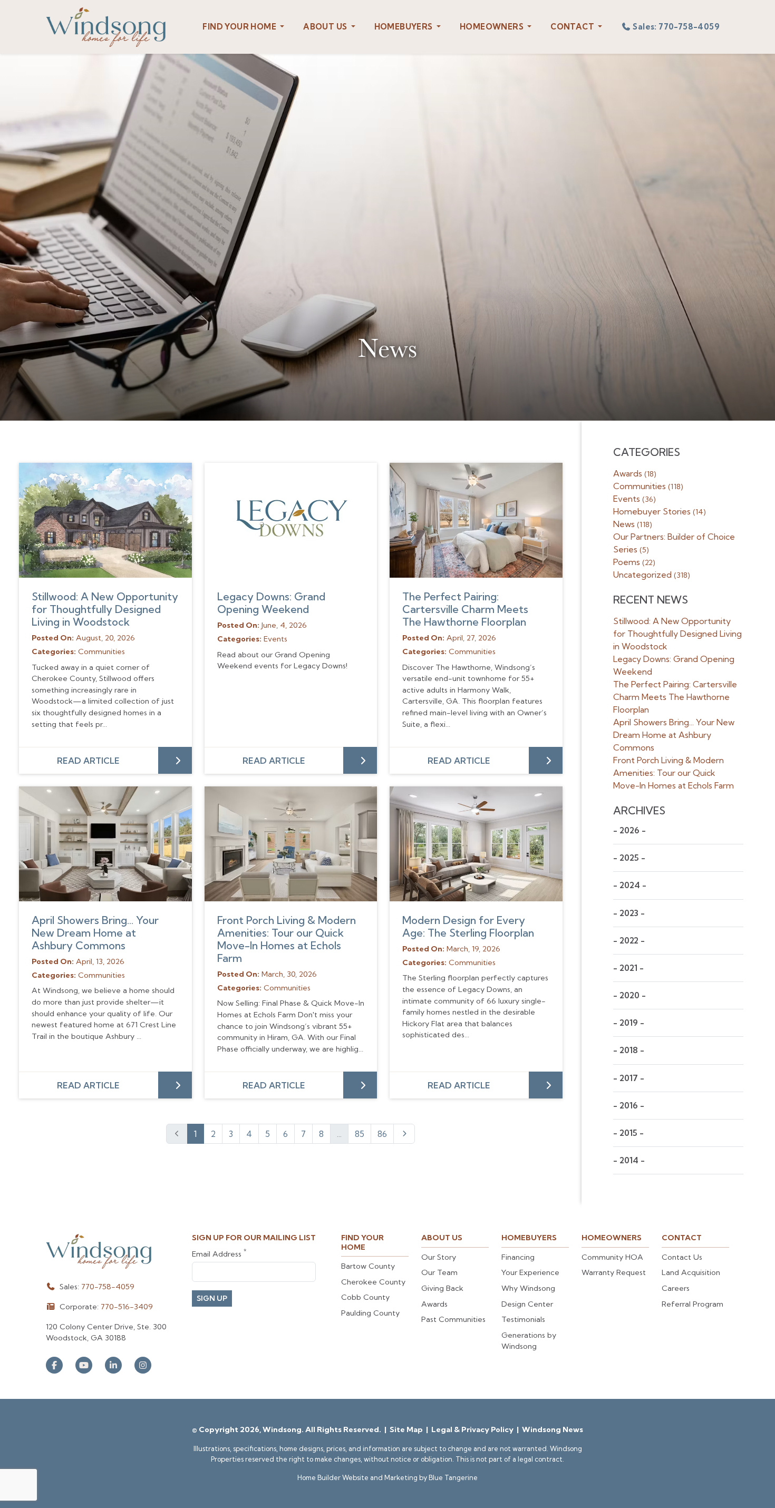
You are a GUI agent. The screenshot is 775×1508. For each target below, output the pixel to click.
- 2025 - (629, 858)
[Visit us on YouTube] (83, 1365)
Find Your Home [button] (240, 27)
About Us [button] (326, 27)
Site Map (407, 1429)
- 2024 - (629, 885)
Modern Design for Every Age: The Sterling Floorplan (468, 926)
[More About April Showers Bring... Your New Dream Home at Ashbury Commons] (105, 843)
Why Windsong (528, 1288)
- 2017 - (628, 1078)
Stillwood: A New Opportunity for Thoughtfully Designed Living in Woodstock (105, 609)
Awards (634, 473)
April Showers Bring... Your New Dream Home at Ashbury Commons (95, 932)
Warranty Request (614, 1272)
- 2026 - (629, 830)
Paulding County (370, 1313)
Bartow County (368, 1266)
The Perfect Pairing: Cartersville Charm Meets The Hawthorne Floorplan (465, 609)
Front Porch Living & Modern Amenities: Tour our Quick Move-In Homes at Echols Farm (286, 939)
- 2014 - (629, 1160)
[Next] (404, 1134)
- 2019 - (628, 1023)
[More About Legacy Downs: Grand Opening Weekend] (291, 520)
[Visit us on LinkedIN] (113, 1365)
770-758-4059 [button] (676, 27)
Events (634, 498)
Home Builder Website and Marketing (357, 1477)
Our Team (439, 1272)
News (632, 524)
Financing (518, 1257)
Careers (676, 1288)
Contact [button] (573, 27)
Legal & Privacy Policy (473, 1429)
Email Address (219, 1254)
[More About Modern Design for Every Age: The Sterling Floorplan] (476, 843)
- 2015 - (628, 1133)
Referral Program (692, 1304)
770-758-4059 (107, 1286)
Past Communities (453, 1319)
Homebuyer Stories (659, 511)
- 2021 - (628, 968)
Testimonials (523, 1319)
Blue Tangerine (453, 1477)
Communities (648, 486)
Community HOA (612, 1257)
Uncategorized (651, 574)
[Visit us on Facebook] (54, 1365)
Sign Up (212, 1298)
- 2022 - (629, 941)
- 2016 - (628, 1106)
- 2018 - (628, 1050)
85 (359, 1133)
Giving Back (442, 1288)
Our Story (438, 1257)
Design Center (527, 1304)
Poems (634, 562)
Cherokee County (373, 1282)
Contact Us (682, 1257)
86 (382, 1133)
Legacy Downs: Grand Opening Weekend (271, 603)
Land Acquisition (691, 1272)
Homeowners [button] (492, 27)
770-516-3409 (127, 1306)
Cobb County (365, 1297)
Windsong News (552, 1429)
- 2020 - (629, 995)
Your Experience (530, 1272)
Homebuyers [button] (404, 27)
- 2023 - (629, 913)
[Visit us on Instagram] (142, 1365)
